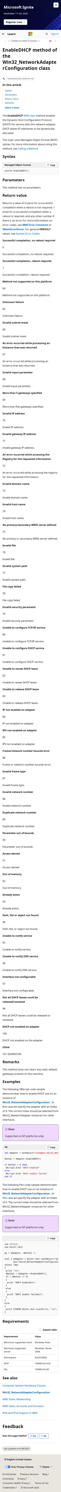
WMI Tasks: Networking (16, 1399)
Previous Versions (29, 1474)
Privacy (21, 1478)
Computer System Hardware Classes (24, 1385)
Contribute (8, 1478)
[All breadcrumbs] (5, 40)
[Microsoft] (30, 34)
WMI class (29, 115)
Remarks (9, 102)
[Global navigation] (3, 34)
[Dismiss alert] (55, 4)
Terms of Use (41, 1483)
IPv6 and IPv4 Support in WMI (20, 1413)
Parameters (11, 94)
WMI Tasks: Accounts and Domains (23, 1406)
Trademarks (9, 1487)
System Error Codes (27, 233)
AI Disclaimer (9, 1474)
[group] (30, 1165)
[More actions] (55, 40)
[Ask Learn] (50, 40)
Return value (11, 98)
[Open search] (47, 34)
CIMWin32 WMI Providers (24, 40)
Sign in (54, 33)
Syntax (8, 90)
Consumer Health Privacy (16, 1483)
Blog (44, 1474)
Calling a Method (28, 148)
